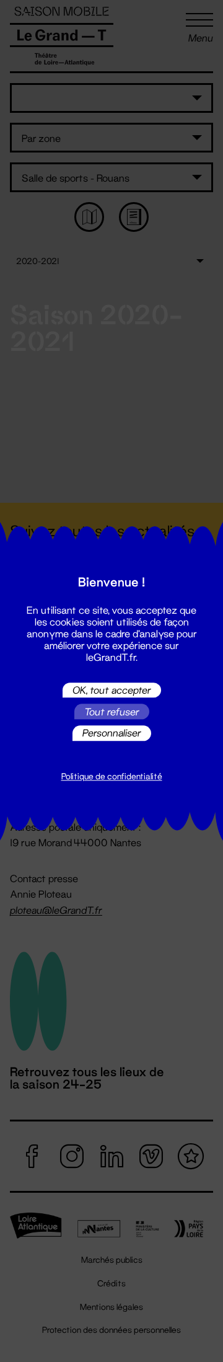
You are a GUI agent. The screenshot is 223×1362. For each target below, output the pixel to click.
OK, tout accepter (111, 690)
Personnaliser (111, 733)
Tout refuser (111, 711)
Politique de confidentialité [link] (111, 776)
